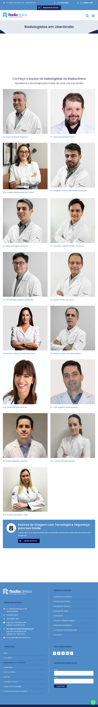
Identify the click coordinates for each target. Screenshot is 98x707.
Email (55, 670)
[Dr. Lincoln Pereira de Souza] (72, 274)
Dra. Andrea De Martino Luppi (23, 489)
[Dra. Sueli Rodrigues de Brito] (25, 381)
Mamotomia (58, 616)
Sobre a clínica (9, 672)
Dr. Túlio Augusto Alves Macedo (71, 382)
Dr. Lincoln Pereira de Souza (71, 274)
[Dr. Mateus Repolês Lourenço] (25, 435)
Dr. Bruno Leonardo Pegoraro (23, 111)
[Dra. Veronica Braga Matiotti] (72, 435)
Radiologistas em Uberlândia (14, 662)
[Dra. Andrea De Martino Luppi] (25, 489)
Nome (56, 677)
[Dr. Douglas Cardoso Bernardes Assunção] (72, 165)
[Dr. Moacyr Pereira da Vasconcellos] (72, 328)
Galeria (27, 111)
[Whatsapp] (71, 653)
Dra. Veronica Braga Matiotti (71, 435)
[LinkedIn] (67, 653)
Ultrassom (58, 635)
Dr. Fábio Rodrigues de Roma (23, 220)
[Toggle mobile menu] (93, 15)
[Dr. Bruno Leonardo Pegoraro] (25, 111)
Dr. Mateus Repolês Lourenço (23, 435)
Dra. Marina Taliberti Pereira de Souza (23, 328)
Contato (7, 677)
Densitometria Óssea (62, 601)
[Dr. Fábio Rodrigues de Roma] (25, 220)
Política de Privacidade (12, 686)
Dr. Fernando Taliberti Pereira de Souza (71, 220)
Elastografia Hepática (62, 606)
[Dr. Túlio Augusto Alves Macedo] (72, 381)
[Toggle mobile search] (87, 15)
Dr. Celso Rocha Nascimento (71, 111)
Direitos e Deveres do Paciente (15, 691)
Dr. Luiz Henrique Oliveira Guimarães (23, 274)
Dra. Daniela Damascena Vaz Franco (23, 166)
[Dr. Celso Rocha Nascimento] (72, 111)
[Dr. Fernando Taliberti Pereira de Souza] (72, 220)
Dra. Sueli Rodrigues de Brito (23, 382)
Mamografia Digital (61, 611)
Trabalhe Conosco (11, 682)
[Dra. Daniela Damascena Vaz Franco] (25, 166)
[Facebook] (54, 653)
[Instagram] (63, 653)
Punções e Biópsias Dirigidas (64, 620)
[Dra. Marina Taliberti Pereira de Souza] (25, 328)
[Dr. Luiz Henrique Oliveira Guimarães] (25, 274)
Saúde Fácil (8, 667)
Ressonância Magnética (63, 625)
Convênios (8, 658)
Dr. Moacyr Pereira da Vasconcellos (71, 328)
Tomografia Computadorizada (65, 630)
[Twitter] (58, 653)
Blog (5, 653)
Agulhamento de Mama (63, 597)
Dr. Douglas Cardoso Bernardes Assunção (71, 165)
